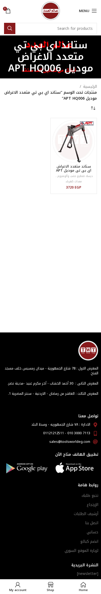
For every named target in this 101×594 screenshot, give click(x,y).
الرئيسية (90, 87)
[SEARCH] (9, 28)
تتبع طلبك (90, 495)
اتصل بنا (91, 523)
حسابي (92, 532)
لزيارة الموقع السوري (81, 550)
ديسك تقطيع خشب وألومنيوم (75, 176)
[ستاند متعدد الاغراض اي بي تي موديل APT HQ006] (73, 141)
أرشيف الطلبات (86, 513)
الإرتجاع (92, 504)
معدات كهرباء (74, 181)
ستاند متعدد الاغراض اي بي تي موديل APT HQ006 (73, 170)
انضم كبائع (89, 541)
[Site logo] (50, 10)
